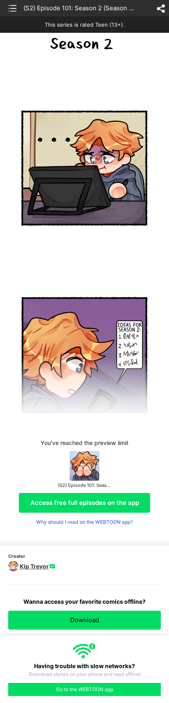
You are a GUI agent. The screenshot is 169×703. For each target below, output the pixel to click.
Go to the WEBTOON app (84, 689)
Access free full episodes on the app (84, 503)
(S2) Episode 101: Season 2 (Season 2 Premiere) (79, 8)
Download (84, 620)
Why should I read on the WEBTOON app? (84, 522)
